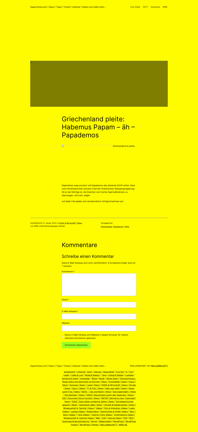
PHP (125, 418)
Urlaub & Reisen (116, 375)
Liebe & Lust (77, 375)
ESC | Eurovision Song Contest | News (80, 398)
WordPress (118, 421)
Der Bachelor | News (75, 395)
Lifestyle (81, 372)
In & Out (120, 372)
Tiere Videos (83, 415)
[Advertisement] (99, 45)
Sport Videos (69, 415)
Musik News (112, 378)
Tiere (104, 375)
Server (94, 421)
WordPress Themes (89, 425)
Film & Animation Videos (116, 408)
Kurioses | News (77, 385)
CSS (104, 418)
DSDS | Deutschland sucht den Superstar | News (109, 395)
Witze (94, 378)
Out (131, 372)
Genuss (97, 372)
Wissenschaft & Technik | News (78, 408)
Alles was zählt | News (116, 388)
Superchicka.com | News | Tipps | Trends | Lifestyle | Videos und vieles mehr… (68, 7)
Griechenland (106, 226)
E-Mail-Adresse (70, 311)
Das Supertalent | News (124, 391)
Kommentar (68, 271)
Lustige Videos (78, 411)
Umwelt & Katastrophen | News (119, 405)
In (127, 372)
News (104, 382)
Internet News (114, 418)
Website (65, 323)
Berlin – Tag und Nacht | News (96, 391)
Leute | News (93, 385)
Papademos (118, 226)
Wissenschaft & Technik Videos (78, 418)
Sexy (132, 411)
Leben (66, 375)
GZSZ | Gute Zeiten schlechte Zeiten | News (93, 401)
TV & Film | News (95, 388)
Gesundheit (108, 372)
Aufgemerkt (69, 372)
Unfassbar (85, 378)
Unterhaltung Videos (124, 415)
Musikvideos (93, 411)
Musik (102, 378)
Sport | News (78, 388)
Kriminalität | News (118, 382)
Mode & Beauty (92, 375)
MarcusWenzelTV (159, 366)
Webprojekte (105, 421)
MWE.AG (123, 425)
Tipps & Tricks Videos (101, 415)
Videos (99, 408)
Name (65, 299)
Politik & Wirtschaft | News (70, 223)
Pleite (126, 226)
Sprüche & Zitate (70, 378)
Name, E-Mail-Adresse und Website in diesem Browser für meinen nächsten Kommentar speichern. (96, 336)
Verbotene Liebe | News (90, 405)
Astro (89, 372)
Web (98, 418)
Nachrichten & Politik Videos (114, 411)
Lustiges (129, 375)
